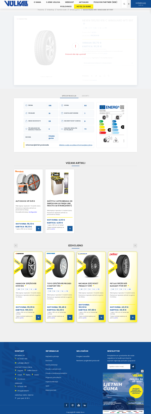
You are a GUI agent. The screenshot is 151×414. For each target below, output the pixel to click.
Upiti (47, 386)
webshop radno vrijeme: (24, 395)
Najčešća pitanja (52, 356)
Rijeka (28, 375)
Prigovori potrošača (53, 377)
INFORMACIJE (20, 355)
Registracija (130, 6)
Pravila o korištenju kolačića (56, 373)
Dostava (49, 360)
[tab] (69, 95)
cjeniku (53, 229)
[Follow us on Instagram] (72, 405)
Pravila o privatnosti (53, 369)
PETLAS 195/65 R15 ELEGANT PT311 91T (87, 284)
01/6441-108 (22, 386)
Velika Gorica (32, 370)
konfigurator (33, 212)
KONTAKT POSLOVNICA (23, 367)
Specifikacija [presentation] (69, 96)
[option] (28, 201)
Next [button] (135, 245)
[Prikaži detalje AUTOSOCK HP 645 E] (28, 183)
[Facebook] (66, 405)
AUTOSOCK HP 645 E (25, 201)
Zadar (36, 375)
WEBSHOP (18, 383)
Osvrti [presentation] (85, 96)
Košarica (140, 4)
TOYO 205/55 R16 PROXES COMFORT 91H (28, 284)
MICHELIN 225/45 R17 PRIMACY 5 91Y (57, 284)
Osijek (19, 375)
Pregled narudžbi (82, 356)
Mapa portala (51, 390)
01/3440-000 (22, 359)
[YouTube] (78, 405)
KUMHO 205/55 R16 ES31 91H (121, 284)
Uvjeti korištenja (52, 382)
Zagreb (20, 370)
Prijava (130, 2)
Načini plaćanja (51, 365)
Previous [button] (16, 245)
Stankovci (21, 379)
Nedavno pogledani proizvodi (87, 360)
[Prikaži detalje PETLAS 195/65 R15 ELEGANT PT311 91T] (91, 266)
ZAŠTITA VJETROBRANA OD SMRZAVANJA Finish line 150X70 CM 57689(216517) (59, 203)
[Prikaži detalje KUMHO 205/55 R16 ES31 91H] (122, 266)
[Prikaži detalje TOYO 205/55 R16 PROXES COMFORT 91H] (28, 266)
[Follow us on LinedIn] (84, 405)
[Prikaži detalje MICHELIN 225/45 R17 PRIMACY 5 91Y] (60, 266)
